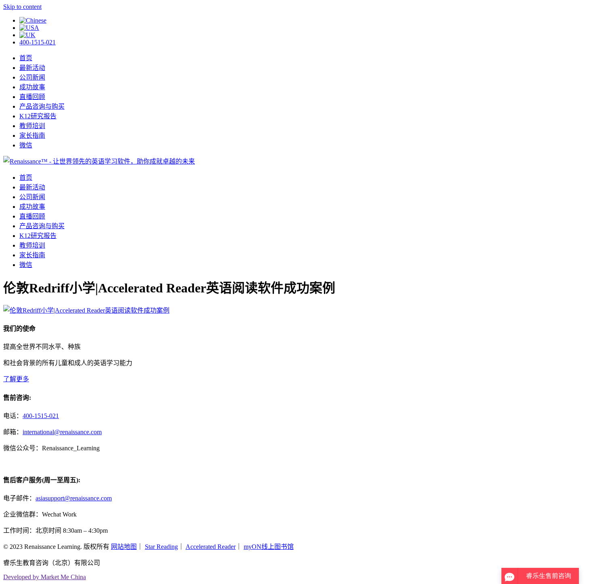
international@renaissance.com (62, 432)
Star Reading (161, 546)
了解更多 (16, 379)
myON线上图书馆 (269, 546)
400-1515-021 (37, 42)
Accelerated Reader (211, 546)
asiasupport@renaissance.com (73, 498)
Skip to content (22, 6)
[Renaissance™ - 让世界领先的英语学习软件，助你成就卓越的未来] (99, 161)
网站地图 (124, 546)
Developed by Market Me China (44, 576)
